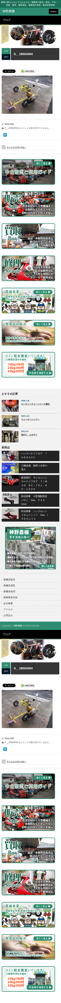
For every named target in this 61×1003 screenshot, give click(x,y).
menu (53, 11)
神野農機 (18, 625)
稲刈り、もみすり (29, 435)
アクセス (8, 609)
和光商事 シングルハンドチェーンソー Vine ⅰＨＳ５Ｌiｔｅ (34, 515)
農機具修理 (9, 591)
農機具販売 (9, 579)
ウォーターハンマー (30, 419)
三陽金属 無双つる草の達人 (34, 467)
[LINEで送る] (27, 71)
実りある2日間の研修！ (16, 147)
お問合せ (8, 615)
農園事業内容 (10, 597)
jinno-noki (9, 124)
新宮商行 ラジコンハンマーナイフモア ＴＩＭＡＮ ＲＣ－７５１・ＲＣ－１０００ (34, 483)
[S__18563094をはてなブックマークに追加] (5, 135)
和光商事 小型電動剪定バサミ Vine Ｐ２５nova (34, 500)
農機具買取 (9, 585)
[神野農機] (15, 11)
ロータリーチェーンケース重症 (35, 404)
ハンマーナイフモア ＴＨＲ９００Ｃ (34, 455)
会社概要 (8, 603)
